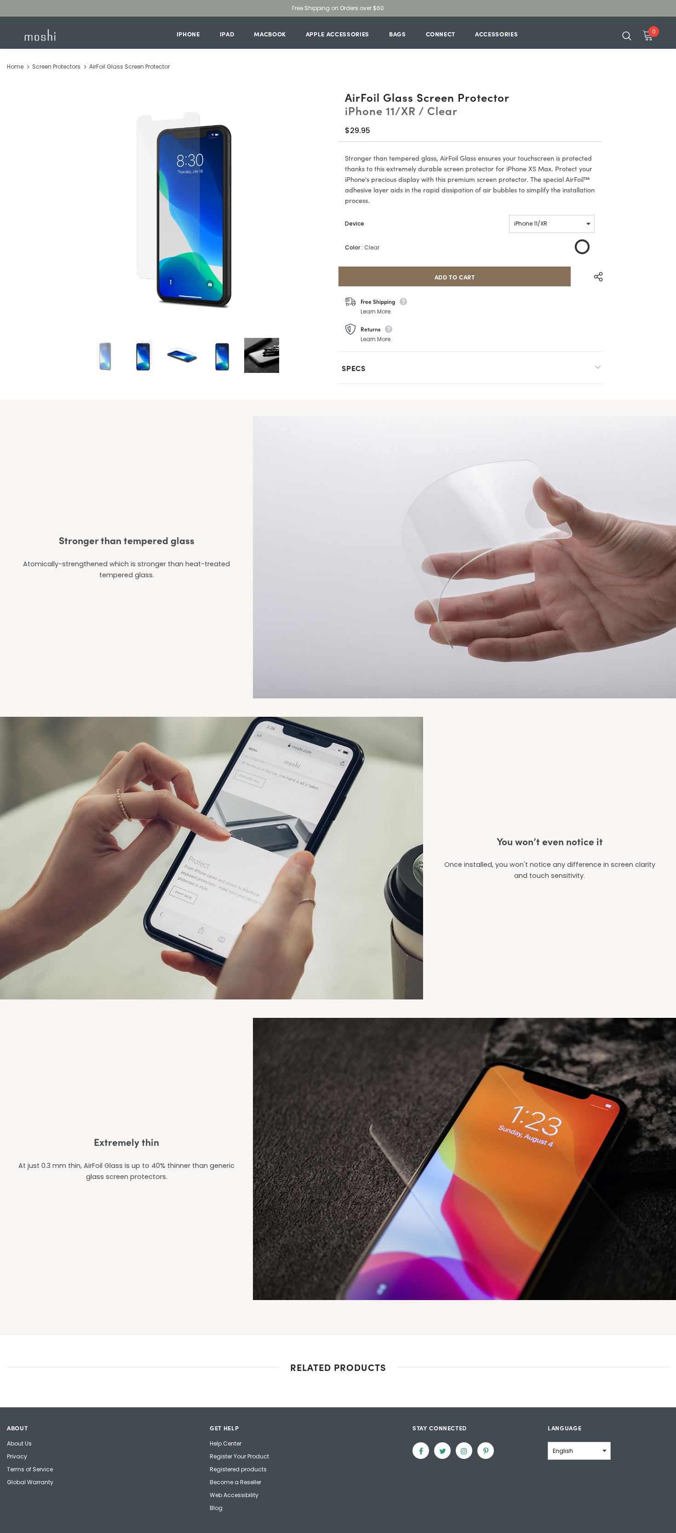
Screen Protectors (56, 66)
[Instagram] (464, 1450)
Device (354, 223)
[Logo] (50, 35)
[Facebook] (420, 1450)
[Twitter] (442, 1450)
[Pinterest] (485, 1450)
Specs (354, 368)
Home (15, 66)
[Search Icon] (626, 35)
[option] (183, 209)
